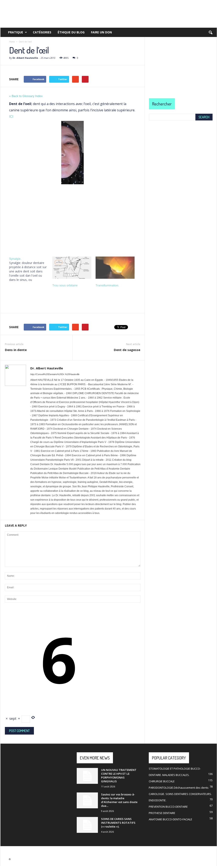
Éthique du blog (71, 32)
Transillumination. (107, 285)
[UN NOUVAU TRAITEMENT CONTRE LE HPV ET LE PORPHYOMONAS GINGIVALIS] (87, 776)
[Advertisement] (72, 219)
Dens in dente (16, 350)
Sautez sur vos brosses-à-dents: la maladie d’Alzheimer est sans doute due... (119, 800)
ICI (11, 116)
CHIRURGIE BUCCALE (162, 781)
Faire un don (101, 32)
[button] (210, 32)
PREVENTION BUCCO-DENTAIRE (168, 807)
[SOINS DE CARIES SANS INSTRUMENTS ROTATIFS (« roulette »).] (87, 825)
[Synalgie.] (30, 269)
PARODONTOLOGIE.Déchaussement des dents (179, 788)
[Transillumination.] (115, 268)
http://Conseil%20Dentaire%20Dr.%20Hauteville (54, 374)
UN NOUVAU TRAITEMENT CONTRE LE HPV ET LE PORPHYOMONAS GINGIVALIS (118, 775)
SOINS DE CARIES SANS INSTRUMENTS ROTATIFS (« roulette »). (118, 822)
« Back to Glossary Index (26, 96)
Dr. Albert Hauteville (25, 57)
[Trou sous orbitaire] (71, 268)
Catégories (42, 32)
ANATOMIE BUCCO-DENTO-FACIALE (170, 819)
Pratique (15, 32)
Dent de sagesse (127, 350)
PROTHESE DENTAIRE (162, 813)
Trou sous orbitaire (65, 285)
